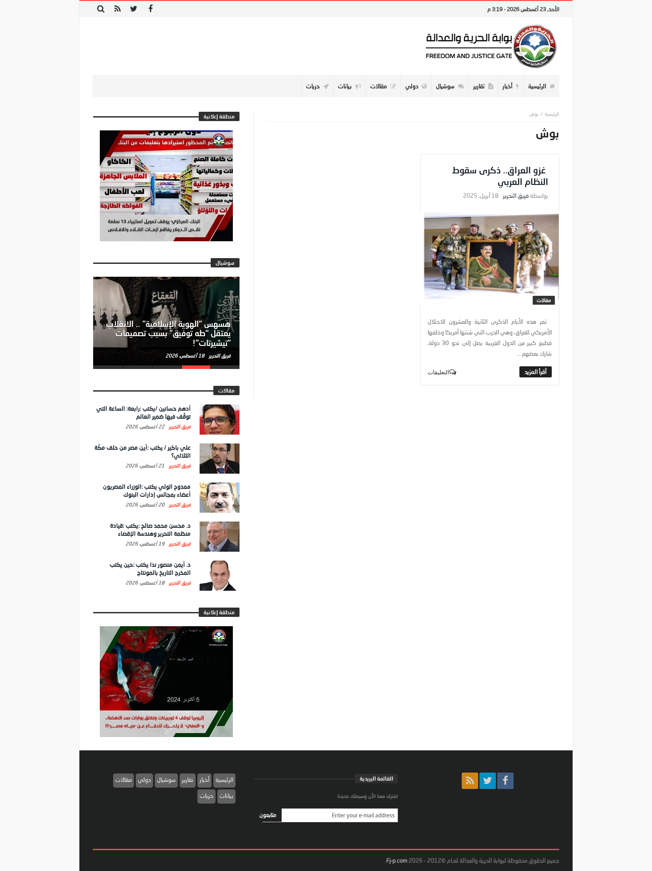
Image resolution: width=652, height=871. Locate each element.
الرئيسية (224, 779)
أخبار (204, 779)
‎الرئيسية (552, 114)
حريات (206, 795)
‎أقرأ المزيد (535, 371)
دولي (144, 779)
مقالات (544, 300)
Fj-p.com (396, 860)
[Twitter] (134, 9)
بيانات (226, 795)
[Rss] (117, 9)
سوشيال (166, 779)
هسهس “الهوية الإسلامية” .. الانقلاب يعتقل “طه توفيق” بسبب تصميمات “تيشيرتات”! (168, 333)
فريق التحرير (516, 195)
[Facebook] (150, 9)
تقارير (187, 779)
